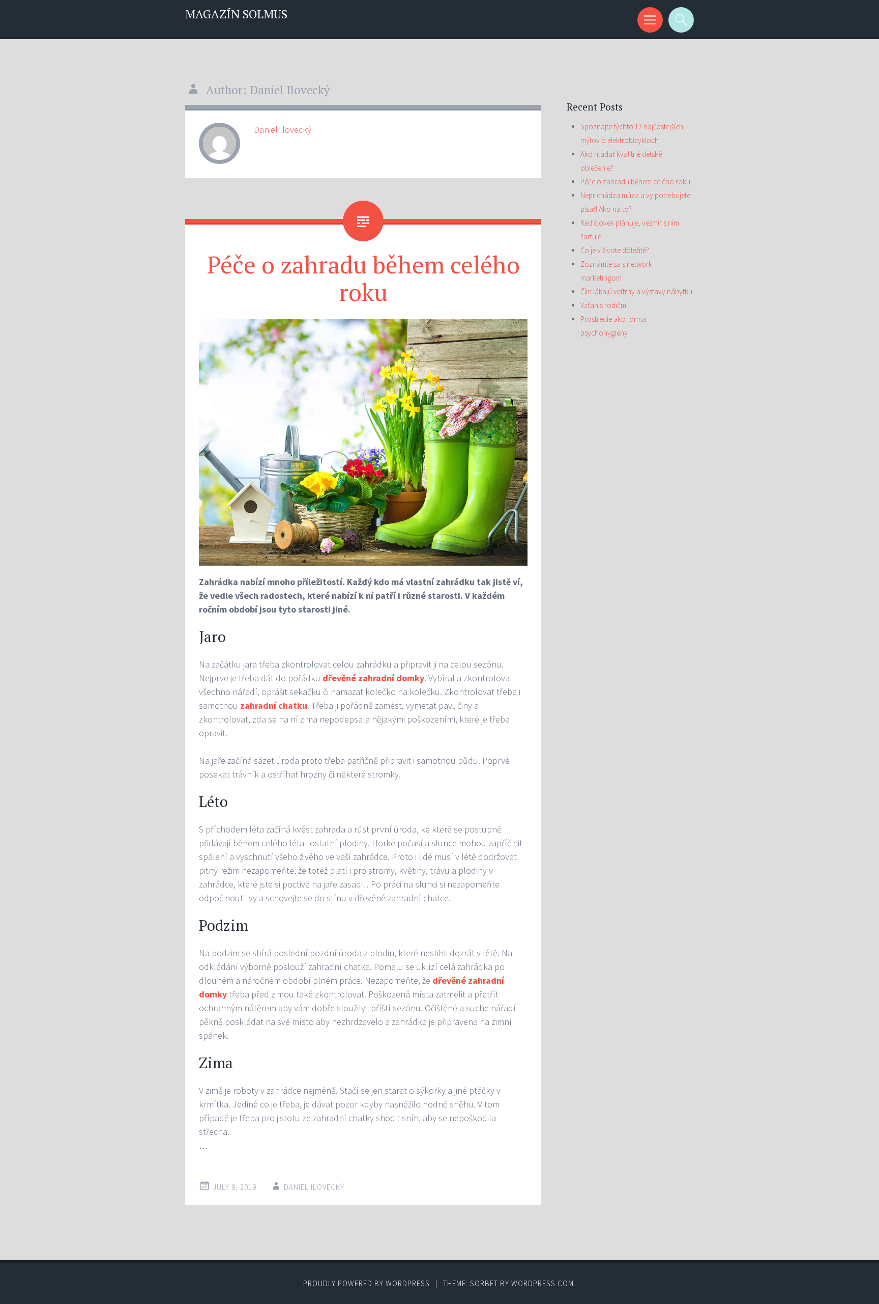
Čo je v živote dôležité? (614, 250)
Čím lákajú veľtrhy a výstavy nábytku (636, 291)
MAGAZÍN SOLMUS (236, 14)
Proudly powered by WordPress (366, 1283)
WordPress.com (542, 1283)
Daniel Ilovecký (282, 129)
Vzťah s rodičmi (604, 305)
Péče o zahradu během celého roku (363, 278)
